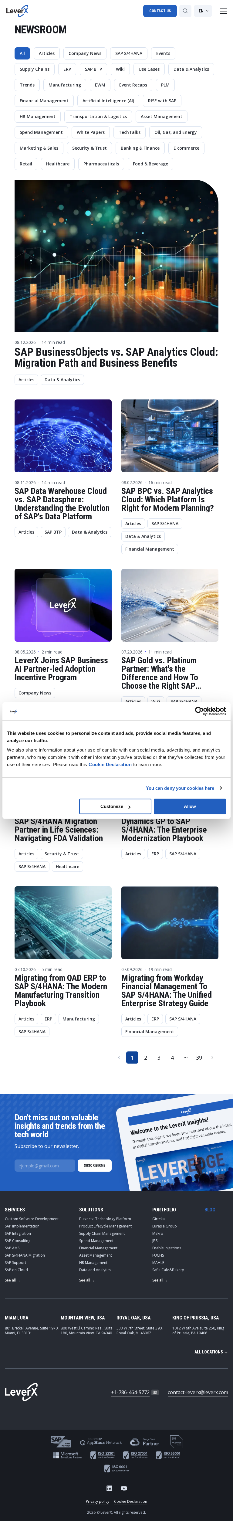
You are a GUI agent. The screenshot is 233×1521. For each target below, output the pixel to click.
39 (199, 1057)
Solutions (91, 1210)
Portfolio (164, 1210)
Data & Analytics (191, 69)
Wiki (120, 69)
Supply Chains (34, 69)
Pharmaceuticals (101, 164)
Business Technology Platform (105, 1218)
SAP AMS (12, 1248)
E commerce (186, 148)
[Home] (17, 11)
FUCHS (158, 1255)
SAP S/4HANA (128, 53)
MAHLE (158, 1262)
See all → (12, 1280)
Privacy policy (97, 1501)
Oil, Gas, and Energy (175, 132)
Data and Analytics (95, 1269)
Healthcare (57, 164)
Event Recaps (133, 85)
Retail (26, 164)
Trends (27, 85)
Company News (85, 53)
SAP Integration (18, 1233)
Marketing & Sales (39, 148)
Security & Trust (89, 148)
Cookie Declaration (130, 1501)
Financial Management (44, 101)
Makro (157, 1233)
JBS (154, 1240)
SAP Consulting (17, 1240)
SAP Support (15, 1262)
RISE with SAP (162, 101)
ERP (67, 69)
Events (163, 53)
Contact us (160, 11)
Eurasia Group (164, 1226)
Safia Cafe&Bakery (168, 1269)
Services (15, 1210)
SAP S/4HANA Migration (25, 1255)
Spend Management (41, 132)
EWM (100, 85)
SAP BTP (93, 69)
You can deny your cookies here (180, 788)
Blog (209, 1210)
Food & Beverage (150, 164)
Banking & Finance (140, 148)
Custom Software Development (32, 1218)
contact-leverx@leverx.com (198, 1392)
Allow (190, 806)
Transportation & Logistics (98, 116)
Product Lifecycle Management (105, 1226)
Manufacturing (65, 85)
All (22, 53)
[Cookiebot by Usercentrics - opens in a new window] (199, 711)
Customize (111, 806)
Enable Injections (166, 1248)
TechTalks (129, 132)
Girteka (158, 1218)
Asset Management (161, 116)
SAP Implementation (22, 1226)
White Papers (91, 132)
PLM (165, 85)
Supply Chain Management (102, 1233)
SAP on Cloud (16, 1269)
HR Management (38, 116)
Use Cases (149, 69)
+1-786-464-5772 (130, 1392)
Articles (47, 53)
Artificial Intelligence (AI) (108, 101)
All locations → (211, 1352)
